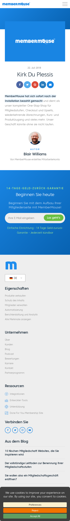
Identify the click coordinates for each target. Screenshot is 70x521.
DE (15, 278)
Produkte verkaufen (15, 295)
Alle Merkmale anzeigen (18, 319)
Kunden (9, 344)
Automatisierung (14, 310)
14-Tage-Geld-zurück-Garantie (35, 188)
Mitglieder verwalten (16, 305)
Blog (7, 349)
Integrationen (17, 394)
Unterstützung (17, 406)
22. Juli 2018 (34, 68)
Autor (35, 149)
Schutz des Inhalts (14, 300)
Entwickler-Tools (19, 400)
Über (7, 339)
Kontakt (9, 368)
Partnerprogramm (14, 373)
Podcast (9, 354)
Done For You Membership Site (26, 413)
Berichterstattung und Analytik (21, 314)
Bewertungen (12, 358)
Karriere (9, 363)
